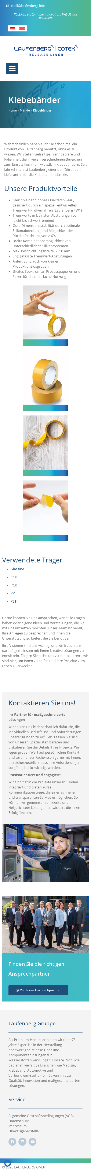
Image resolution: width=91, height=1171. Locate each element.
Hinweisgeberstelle (23, 1131)
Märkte (25, 110)
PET (14, 601)
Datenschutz (18, 1121)
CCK (14, 577)
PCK (14, 585)
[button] (7, 1163)
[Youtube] (32, 1142)
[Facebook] (12, 1142)
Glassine (17, 569)
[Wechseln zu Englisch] (22, 28)
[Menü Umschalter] (12, 68)
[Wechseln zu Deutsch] (12, 28)
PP (13, 593)
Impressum (17, 1126)
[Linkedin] (22, 1142)
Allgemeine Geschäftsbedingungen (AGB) (41, 1115)
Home (12, 110)
